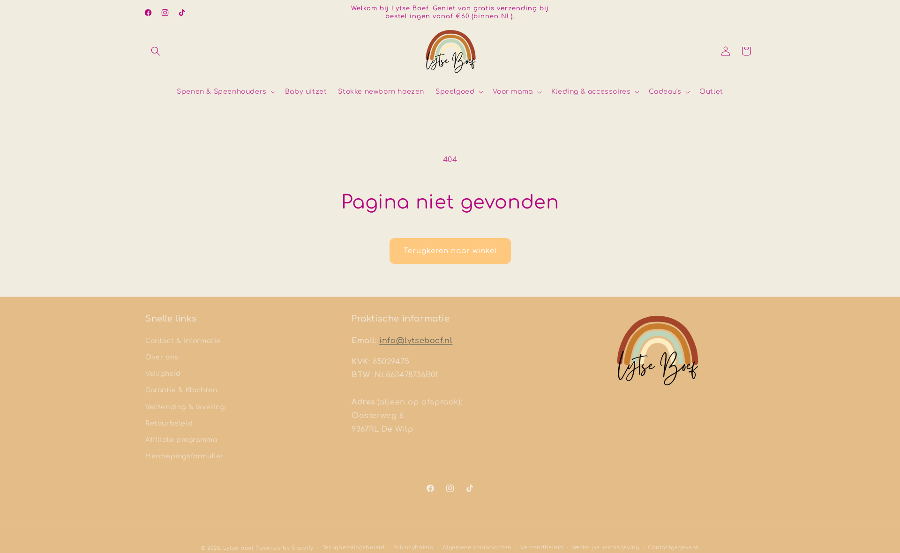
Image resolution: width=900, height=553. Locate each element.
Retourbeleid (169, 423)
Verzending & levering (185, 407)
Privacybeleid (413, 548)
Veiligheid (163, 373)
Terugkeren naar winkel (450, 251)
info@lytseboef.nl (415, 340)
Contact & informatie (183, 340)
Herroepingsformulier (184, 456)
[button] (155, 51)
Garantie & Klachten (181, 390)
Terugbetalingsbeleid (353, 548)
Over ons (162, 357)
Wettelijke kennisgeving (605, 548)
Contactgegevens (673, 548)
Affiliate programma (181, 439)
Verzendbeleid (541, 548)
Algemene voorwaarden (476, 548)
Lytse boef (239, 548)
